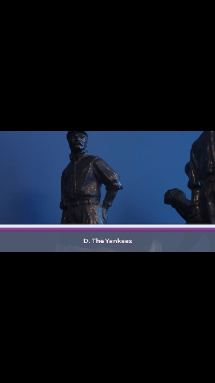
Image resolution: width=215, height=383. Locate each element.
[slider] (56, 306)
